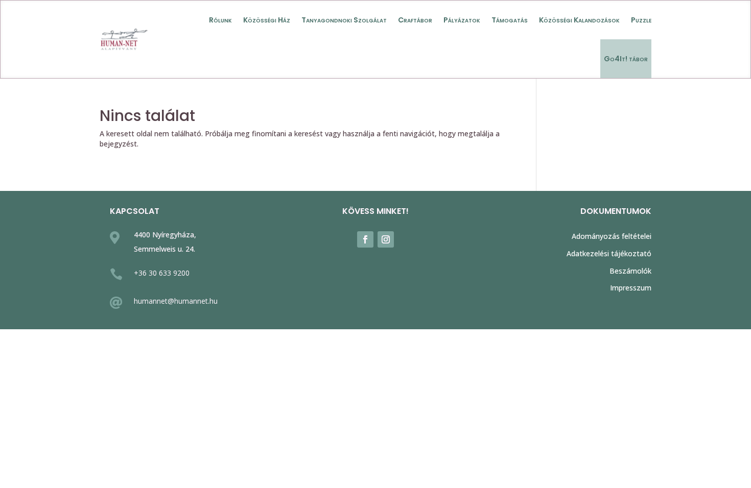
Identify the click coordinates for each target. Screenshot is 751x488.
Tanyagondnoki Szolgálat (344, 20)
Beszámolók (630, 271)
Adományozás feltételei (611, 236)
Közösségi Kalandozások (579, 20)
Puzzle (641, 20)
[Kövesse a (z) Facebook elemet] (365, 239)
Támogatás (509, 20)
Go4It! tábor (626, 59)
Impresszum (630, 287)
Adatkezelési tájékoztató (609, 253)
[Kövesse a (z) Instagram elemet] (386, 239)
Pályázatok (461, 20)
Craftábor (415, 20)
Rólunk (220, 20)
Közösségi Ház (266, 20)
